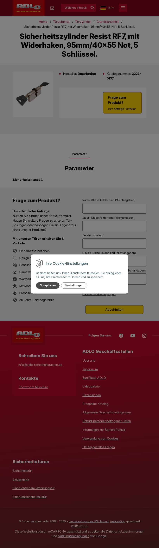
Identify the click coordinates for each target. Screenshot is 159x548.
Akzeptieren (48, 285)
